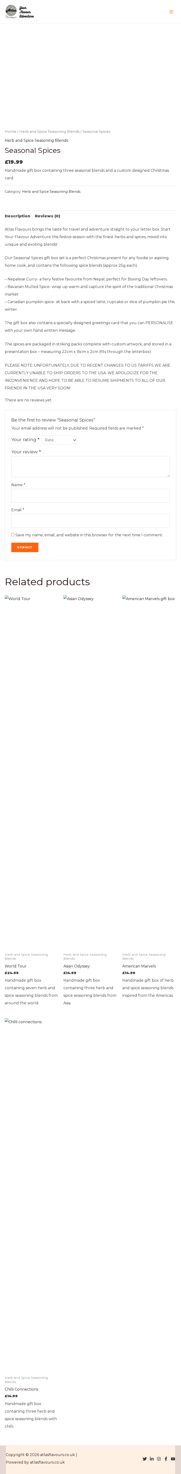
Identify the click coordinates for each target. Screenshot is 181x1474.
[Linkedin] (152, 1459)
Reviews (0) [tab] (47, 216)
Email (17, 510)
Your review (26, 452)
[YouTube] (173, 1459)
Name (18, 485)
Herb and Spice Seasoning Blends (49, 131)
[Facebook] (166, 1459)
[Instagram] (159, 1459)
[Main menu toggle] (171, 12)
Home (10, 131)
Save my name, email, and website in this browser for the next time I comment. (89, 535)
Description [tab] (17, 216)
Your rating (25, 439)
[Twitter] (145, 1459)
